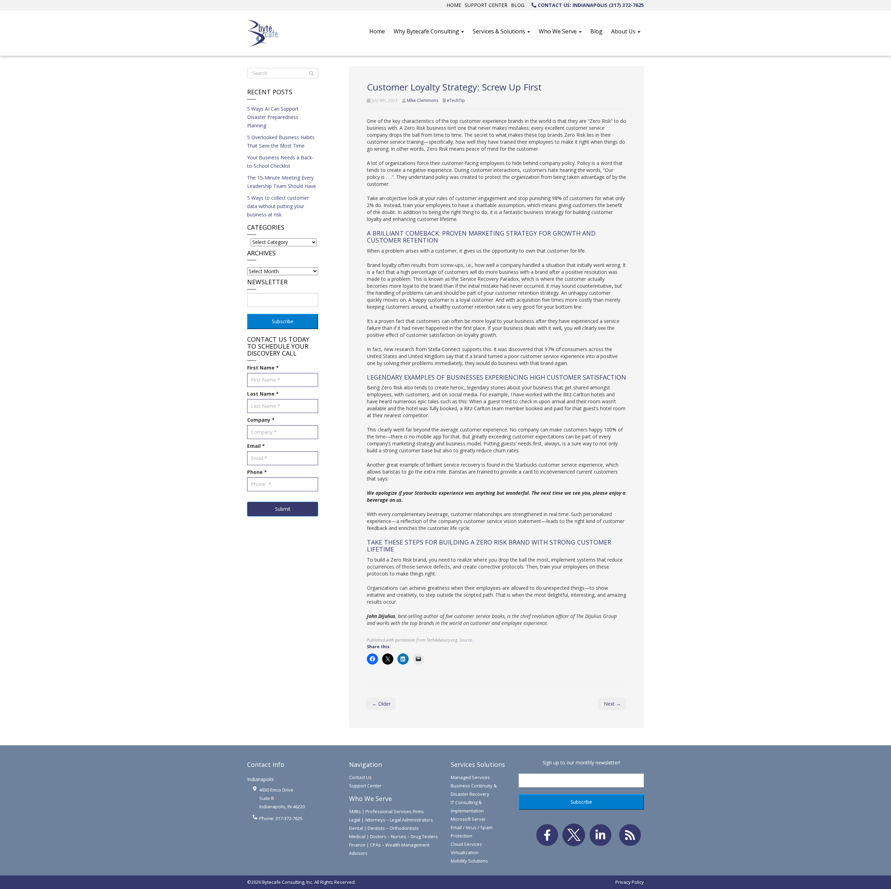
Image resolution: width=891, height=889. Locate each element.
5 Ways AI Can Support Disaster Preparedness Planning (273, 117)
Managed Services (470, 777)
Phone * (257, 472)
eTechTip (456, 100)
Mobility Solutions (469, 861)
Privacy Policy (629, 882)
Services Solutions (478, 764)
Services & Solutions (500, 31)
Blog (518, 5)
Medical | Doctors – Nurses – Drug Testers (393, 836)
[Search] (311, 73)
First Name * (263, 367)
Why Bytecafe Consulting (427, 31)
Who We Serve (558, 31)
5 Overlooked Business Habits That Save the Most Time (281, 141)
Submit (283, 509)
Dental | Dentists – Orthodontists (384, 828)
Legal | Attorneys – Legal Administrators (391, 820)
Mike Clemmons (422, 100)
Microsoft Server (468, 819)
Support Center (486, 5)
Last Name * (263, 393)
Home (454, 5)
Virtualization (465, 852)
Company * (261, 419)
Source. (466, 640)
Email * (256, 446)
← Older (381, 703)
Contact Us (360, 777)
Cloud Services (466, 844)
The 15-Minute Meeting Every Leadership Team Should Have (281, 181)
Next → (612, 703)
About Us (624, 31)
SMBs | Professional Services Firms (386, 811)
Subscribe (282, 321)
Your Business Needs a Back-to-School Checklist (280, 161)
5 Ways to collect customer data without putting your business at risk (278, 206)
